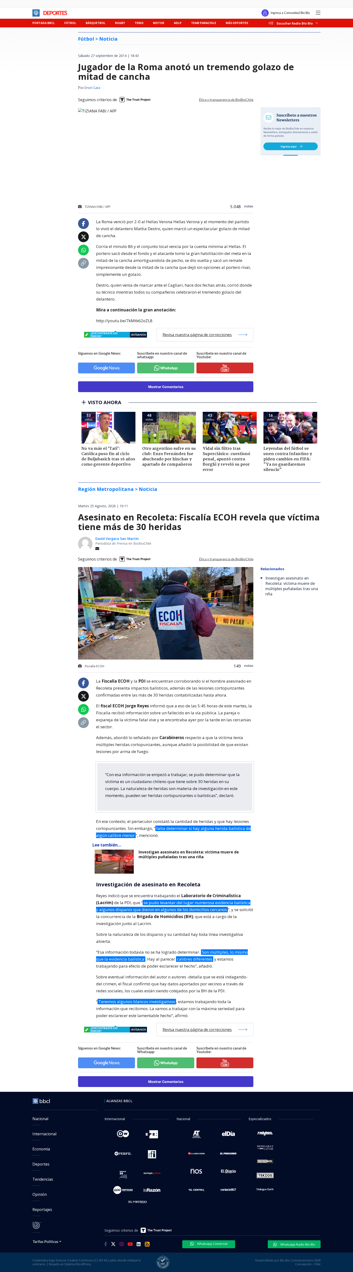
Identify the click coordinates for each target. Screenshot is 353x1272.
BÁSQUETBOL (95, 23)
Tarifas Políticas (45, 1241)
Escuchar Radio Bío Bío (295, 23)
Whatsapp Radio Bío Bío (297, 1244)
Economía (41, 1149)
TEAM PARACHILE (203, 23)
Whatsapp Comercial (211, 1243)
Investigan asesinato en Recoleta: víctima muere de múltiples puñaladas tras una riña (189, 854)
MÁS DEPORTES (237, 23)
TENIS (139, 23)
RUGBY (120, 23)
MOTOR (158, 23)
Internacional (44, 1133)
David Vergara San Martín (117, 538)
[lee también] (115, 862)
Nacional (40, 1118)
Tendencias (42, 1179)
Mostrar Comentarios (165, 387)
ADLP (178, 23)
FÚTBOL (70, 23)
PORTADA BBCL (43, 23)
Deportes (40, 1164)
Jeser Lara (92, 88)
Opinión (39, 1194)
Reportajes (42, 1209)
